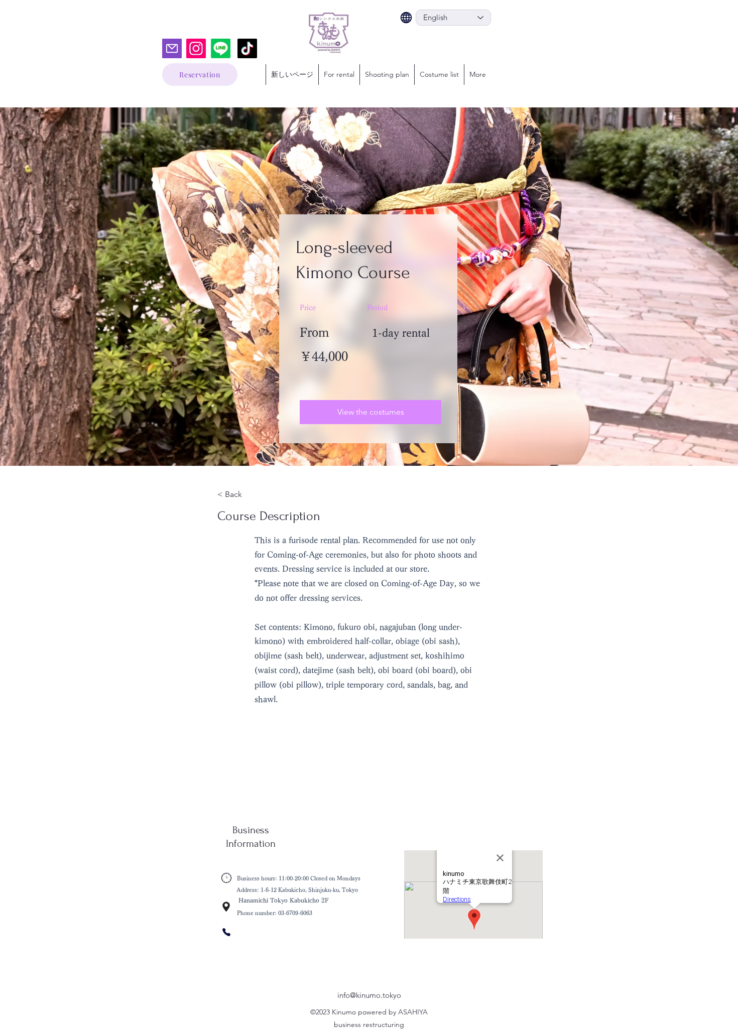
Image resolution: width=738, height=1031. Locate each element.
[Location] (226, 907)
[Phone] (226, 932)
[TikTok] (247, 48)
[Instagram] (196, 48)
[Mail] (172, 48)
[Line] (220, 48)
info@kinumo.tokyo (369, 995)
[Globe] (406, 17)
